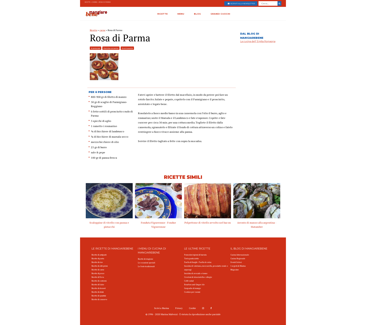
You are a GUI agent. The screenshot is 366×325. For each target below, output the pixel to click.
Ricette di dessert (99, 288)
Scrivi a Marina (161, 308)
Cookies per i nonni (192, 292)
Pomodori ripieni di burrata (195, 254)
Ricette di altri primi (100, 266)
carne (94, 2)
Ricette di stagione (145, 259)
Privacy (179, 308)
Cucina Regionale (237, 258)
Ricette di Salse (98, 284)
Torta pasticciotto (191, 258)
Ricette (87, 2)
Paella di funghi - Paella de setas (197, 262)
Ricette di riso (97, 262)
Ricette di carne (98, 269)
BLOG (197, 14)
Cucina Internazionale (239, 254)
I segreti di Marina (238, 266)
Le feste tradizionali (146, 266)
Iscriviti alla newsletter (242, 3)
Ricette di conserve (99, 299)
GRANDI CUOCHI (220, 14)
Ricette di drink (98, 292)
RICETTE (162, 14)
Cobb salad (189, 281)
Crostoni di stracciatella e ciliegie (198, 277)
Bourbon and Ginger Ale (194, 284)
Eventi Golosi (236, 262)
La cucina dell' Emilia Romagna (257, 41)
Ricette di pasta (98, 258)
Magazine (234, 269)
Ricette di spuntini (99, 295)
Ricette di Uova (98, 277)
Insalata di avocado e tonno (196, 273)
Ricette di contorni (99, 281)
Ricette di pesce (98, 273)
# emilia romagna (111, 48)
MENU (180, 14)
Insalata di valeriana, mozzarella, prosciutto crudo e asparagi (206, 268)
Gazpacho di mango (192, 288)
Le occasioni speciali (146, 262)
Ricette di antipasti (99, 254)
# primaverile (127, 48)
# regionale (95, 48)
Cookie (192, 308)
